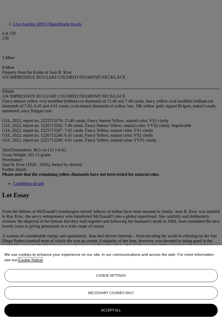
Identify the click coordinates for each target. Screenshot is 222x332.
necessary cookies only (111, 293)
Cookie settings (111, 275)
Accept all (111, 310)
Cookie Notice (30, 260)
